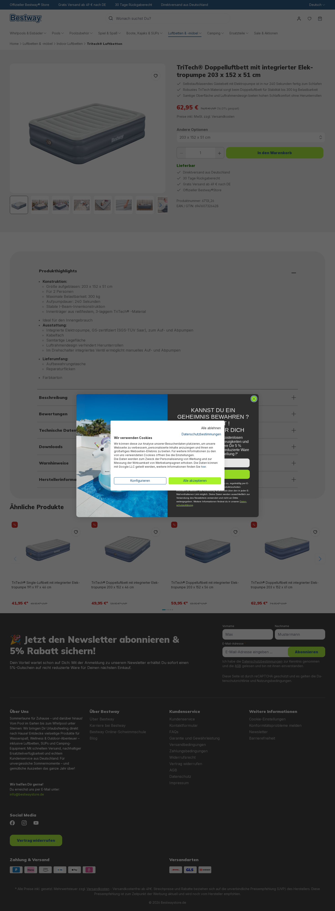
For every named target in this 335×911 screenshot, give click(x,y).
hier (203, 466)
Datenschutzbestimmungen (201, 434)
